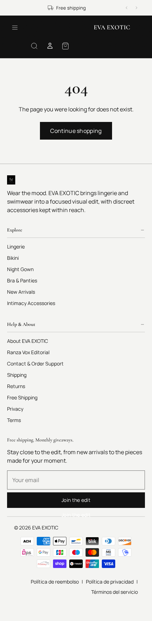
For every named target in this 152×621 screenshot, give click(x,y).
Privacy (15, 409)
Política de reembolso (55, 581)
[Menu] (15, 27)
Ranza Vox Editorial (28, 352)
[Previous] (126, 8)
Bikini (13, 258)
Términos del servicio (114, 591)
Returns (16, 386)
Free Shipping (22, 397)
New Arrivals (21, 292)
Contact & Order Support (35, 364)
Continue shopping (75, 131)
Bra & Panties (22, 280)
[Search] (34, 46)
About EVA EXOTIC (27, 341)
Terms (14, 420)
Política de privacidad (110, 581)
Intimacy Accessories (31, 303)
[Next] (136, 8)
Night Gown (20, 269)
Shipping (17, 375)
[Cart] (65, 46)
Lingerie (16, 247)
